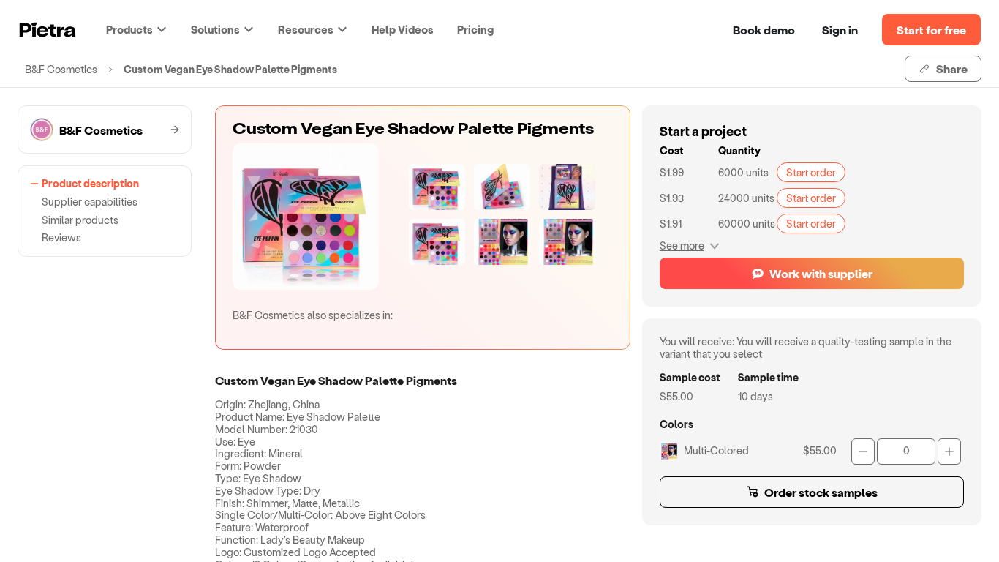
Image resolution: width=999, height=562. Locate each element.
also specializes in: (313, 315)
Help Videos (403, 29)
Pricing (475, 29)
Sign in (840, 30)
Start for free (931, 30)
